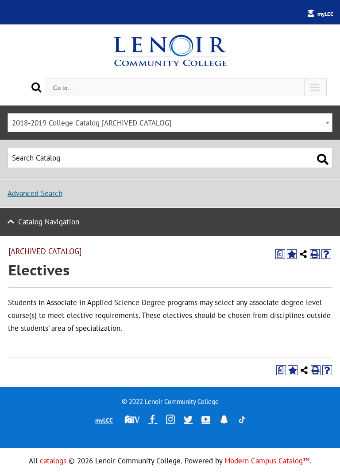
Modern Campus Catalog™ (266, 461)
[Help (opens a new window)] (326, 254)
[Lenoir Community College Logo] (170, 51)
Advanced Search (35, 193)
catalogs (53, 461)
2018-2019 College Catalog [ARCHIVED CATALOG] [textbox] (91, 123)
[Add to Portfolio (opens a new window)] (292, 254)
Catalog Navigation (48, 222)
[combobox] (170, 122)
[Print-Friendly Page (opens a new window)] (315, 254)
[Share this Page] (303, 254)
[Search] (36, 87)
